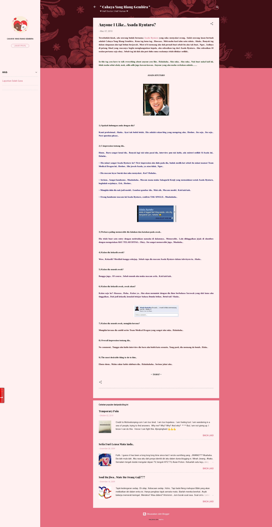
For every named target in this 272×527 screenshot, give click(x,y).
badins (161, 519)
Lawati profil (20, 46)
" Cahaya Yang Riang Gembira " (125, 7)
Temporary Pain (109, 411)
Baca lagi (208, 435)
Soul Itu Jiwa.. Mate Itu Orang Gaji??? (122, 477)
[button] (211, 24)
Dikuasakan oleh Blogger (157, 514)
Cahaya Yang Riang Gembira (20, 39)
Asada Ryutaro (151, 38)
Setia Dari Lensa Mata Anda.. (116, 444)
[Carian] (217, 7)
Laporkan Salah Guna (12, 81)
